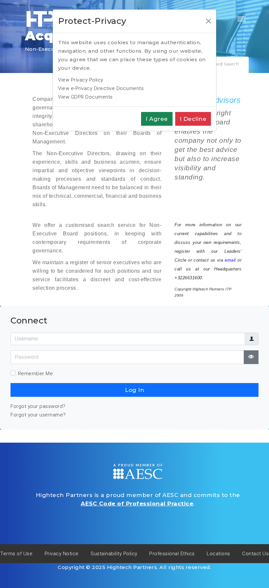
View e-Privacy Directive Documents (101, 88)
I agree (157, 119)
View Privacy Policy (80, 80)
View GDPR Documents (85, 97)
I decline (193, 119)
